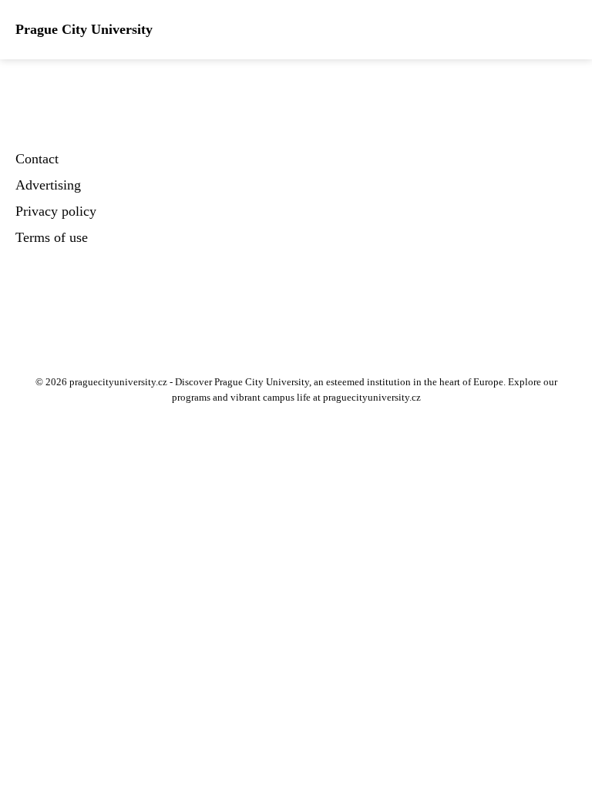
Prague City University (84, 29)
